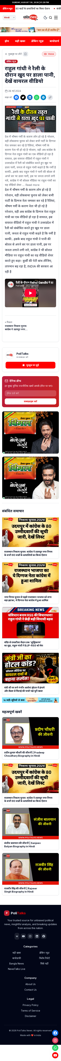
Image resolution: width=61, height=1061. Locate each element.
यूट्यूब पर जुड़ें (32, 365)
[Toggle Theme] (45, 17)
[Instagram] (55, 1040)
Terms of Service (30, 1010)
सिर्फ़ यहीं (44, 963)
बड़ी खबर (20, 41)
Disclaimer (30, 1016)
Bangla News (16, 963)
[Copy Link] (50, 97)
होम (7, 41)
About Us (30, 984)
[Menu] (56, 18)
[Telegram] (43, 97)
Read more (32, 185)
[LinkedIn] (30, 97)
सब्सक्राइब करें (30, 401)
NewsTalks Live (16, 968)
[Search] (50, 17)
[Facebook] (55, 1033)
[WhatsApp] (55, 1048)
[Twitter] (23, 97)
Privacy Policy (30, 1005)
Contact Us (30, 989)
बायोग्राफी (16, 958)
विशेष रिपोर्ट (44, 958)
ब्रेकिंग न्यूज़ (37, 41)
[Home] (30, 18)
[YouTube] (55, 1055)
